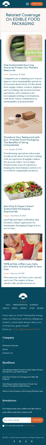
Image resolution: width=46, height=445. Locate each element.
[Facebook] (14, 441)
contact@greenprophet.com (26, 329)
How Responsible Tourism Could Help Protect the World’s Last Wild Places (22, 371)
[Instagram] (20, 441)
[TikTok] (26, 441)
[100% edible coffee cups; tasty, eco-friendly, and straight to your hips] (23, 247)
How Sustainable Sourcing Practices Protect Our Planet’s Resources (21, 68)
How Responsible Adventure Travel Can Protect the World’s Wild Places (19, 385)
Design (6, 216)
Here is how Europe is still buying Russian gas (22, 391)
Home (6, 74)
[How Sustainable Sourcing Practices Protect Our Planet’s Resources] (23, 48)
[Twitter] (31, 441)
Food (6, 149)
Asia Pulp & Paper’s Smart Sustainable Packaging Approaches (19, 209)
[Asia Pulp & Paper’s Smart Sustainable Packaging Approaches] (23, 189)
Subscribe (37, 420)
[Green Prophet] (6, 3)
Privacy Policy (29, 426)
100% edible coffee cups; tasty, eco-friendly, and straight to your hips (23, 266)
